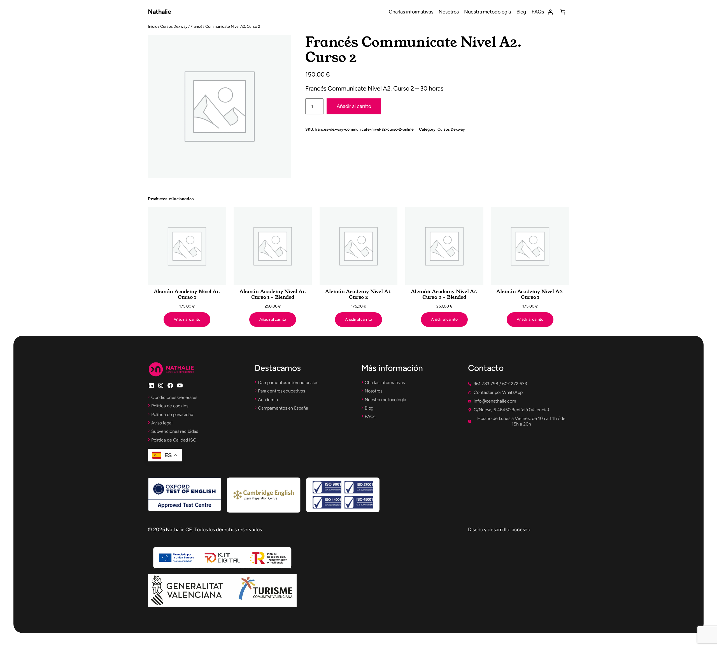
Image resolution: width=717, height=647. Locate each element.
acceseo (521, 529)
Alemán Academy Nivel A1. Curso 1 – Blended (272, 294)
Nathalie (159, 11)
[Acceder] (550, 12)
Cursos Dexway (173, 26)
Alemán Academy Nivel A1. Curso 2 (358, 294)
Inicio (152, 26)
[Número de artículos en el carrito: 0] (563, 12)
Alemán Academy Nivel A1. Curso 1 (187, 294)
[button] (497, 384)
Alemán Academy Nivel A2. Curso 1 (530, 294)
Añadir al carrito (354, 106)
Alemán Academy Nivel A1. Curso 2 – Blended (444, 294)
